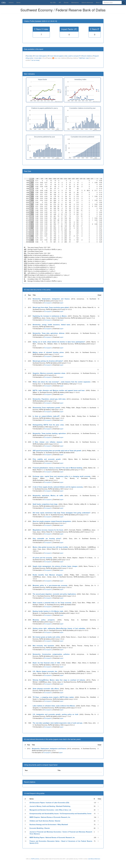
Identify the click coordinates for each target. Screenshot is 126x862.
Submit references (87, 2)
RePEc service (35, 859)
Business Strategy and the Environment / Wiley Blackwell (49, 824)
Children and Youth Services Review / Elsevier (45, 821)
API (60, 2)
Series (18, 2)
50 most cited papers (40, 56)
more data (38, 58)
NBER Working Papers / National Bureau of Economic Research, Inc (52, 837)
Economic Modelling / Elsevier (40, 828)
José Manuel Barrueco (94, 859)
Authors (11, 2)
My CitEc (53, 2)
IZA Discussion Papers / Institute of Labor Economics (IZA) (49, 803)
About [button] (98, 2)
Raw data (29, 56)
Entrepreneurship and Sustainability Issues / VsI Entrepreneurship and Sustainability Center (60, 813)
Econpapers (48, 303)
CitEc (3, 2)
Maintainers (75, 2)
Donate (66, 2)
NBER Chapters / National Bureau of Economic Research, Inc (50, 817)
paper (61, 303)
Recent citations (87, 56)
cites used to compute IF (72, 56)
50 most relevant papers (55, 56)
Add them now (83, 58)
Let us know (35, 60)
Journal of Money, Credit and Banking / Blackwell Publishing (50, 806)
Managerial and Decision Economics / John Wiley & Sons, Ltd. (50, 810)
